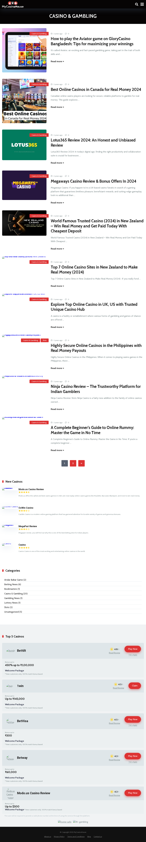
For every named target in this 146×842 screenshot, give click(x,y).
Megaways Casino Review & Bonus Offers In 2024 (93, 181)
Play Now (132, 649)
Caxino (22, 544)
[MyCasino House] (13, 4)
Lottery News (11, 602)
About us (47, 836)
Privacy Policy (59, 836)
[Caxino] (6, 543)
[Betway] (10, 759)
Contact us (98, 836)
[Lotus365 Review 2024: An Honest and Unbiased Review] (24, 145)
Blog (89, 836)
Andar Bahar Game (13, 579)
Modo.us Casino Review (31, 489)
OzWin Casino (26, 507)
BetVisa (22, 721)
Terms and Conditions (76, 836)
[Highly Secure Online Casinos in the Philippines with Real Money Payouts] (24, 336)
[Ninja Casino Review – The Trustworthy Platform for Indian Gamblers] (24, 377)
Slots (44, 340)
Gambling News (12, 598)
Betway (22, 758)
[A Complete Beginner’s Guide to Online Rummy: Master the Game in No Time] (24, 418)
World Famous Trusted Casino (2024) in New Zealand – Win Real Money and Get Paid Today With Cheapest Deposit (97, 225)
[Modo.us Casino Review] (10, 488)
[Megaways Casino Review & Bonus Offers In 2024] (24, 185)
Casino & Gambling (39, 34)
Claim (134, 685)
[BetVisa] (10, 722)
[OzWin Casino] (10, 506)
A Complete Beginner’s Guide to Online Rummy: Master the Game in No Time (92, 430)
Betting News (11, 584)
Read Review (114, 653)
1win (20, 686)
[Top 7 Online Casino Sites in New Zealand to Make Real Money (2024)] (24, 257)
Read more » (57, 61)
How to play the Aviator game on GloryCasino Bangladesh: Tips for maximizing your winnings (92, 41)
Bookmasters (10, 589)
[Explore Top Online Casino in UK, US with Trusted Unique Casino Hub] (24, 295)
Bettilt (21, 650)
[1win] (9, 686)
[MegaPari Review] (10, 525)
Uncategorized (11, 611)
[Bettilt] (10, 650)
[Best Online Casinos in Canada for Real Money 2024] (24, 101)
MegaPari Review (28, 526)
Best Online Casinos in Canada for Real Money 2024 (96, 89)
